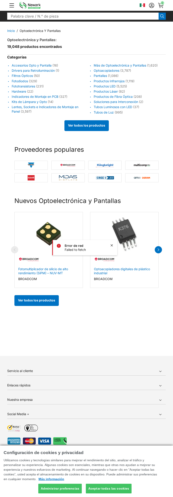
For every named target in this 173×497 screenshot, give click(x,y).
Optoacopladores (106, 70)
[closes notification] (111, 245)
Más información (51, 479)
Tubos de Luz (104, 112)
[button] (11, 5)
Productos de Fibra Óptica (113, 96)
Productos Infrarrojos (109, 81)
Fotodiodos (20, 81)
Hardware (19, 91)
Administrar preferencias (60, 488)
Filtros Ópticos (22, 76)
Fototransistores (23, 86)
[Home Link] (36, 5)
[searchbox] (83, 16)
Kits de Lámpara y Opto (29, 102)
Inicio (11, 31)
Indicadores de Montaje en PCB (35, 96)
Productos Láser (106, 91)
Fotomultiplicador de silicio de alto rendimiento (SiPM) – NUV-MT (43, 271)
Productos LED (105, 86)
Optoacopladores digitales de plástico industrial (122, 271)
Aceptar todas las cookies (108, 488)
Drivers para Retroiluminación (33, 70)
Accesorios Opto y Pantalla (32, 65)
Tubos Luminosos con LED (113, 107)
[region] (86, 471)
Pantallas (100, 76)
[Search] (162, 16)
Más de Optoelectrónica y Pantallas (120, 65)
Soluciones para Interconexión (116, 102)
